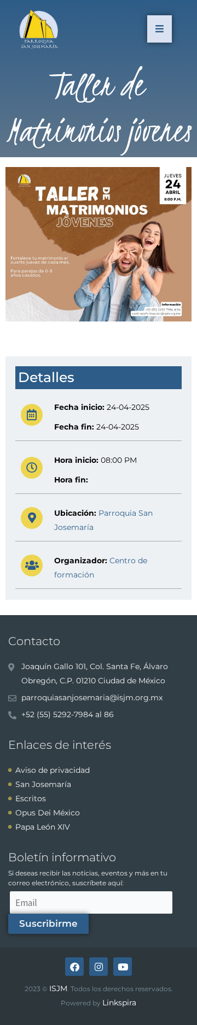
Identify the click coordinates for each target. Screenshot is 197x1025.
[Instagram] (98, 966)
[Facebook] (74, 966)
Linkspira (119, 1003)
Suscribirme (48, 923)
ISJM (58, 988)
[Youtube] (122, 966)
